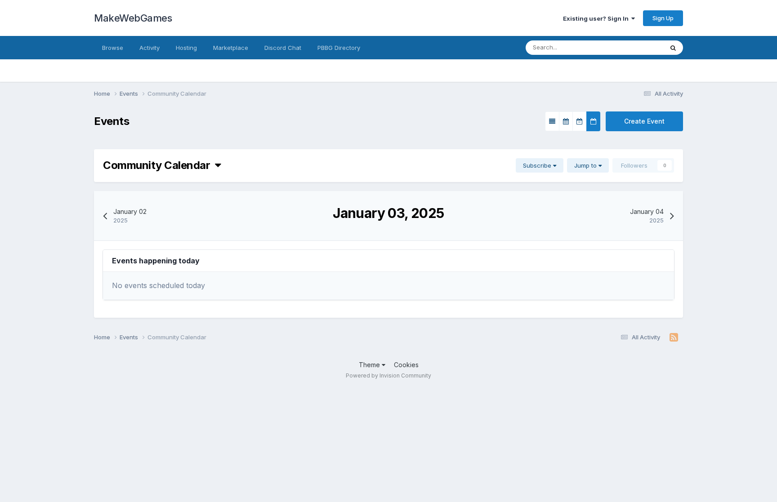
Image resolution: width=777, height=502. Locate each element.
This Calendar (632, 47)
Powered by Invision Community (388, 375)
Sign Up (663, 18)
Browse (112, 47)
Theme (370, 365)
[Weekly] (579, 121)
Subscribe (538, 165)
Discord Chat (282, 47)
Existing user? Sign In (597, 18)
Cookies (406, 365)
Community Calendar (159, 165)
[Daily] (593, 121)
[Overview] (552, 121)
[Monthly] (566, 121)
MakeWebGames (133, 18)
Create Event (644, 121)
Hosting (186, 47)
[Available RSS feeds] (674, 337)
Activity (149, 47)
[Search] (673, 47)
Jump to (586, 165)
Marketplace (230, 47)
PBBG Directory (338, 47)
